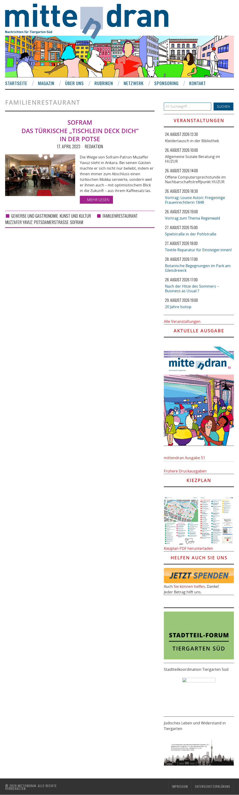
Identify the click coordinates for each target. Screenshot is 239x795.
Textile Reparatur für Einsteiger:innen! (198, 249)
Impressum (180, 786)
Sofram (76, 222)
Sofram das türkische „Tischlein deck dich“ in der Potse (79, 130)
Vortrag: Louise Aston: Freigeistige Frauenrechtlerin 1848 (195, 200)
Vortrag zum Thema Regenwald (192, 218)
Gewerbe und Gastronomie (34, 216)
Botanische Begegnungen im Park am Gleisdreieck (198, 268)
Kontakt (197, 83)
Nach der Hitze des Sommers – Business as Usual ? (192, 288)
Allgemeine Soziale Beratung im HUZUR (192, 159)
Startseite (16, 83)
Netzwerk (134, 83)
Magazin (46, 83)
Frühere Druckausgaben (185, 471)
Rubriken (104, 83)
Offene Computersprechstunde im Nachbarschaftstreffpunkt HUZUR (195, 179)
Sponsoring (166, 83)
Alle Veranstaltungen (182, 321)
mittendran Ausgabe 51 (184, 457)
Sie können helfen (189, 586)
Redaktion (94, 146)
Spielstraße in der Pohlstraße (190, 234)
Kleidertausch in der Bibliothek (192, 140)
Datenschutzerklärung (212, 786)
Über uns (74, 83)
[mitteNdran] (91, 20)
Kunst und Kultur (75, 216)
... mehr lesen (96, 199)
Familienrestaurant (120, 216)
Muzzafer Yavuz (18, 222)
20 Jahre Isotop (178, 306)
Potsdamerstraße (51, 222)
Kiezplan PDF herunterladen (188, 548)
